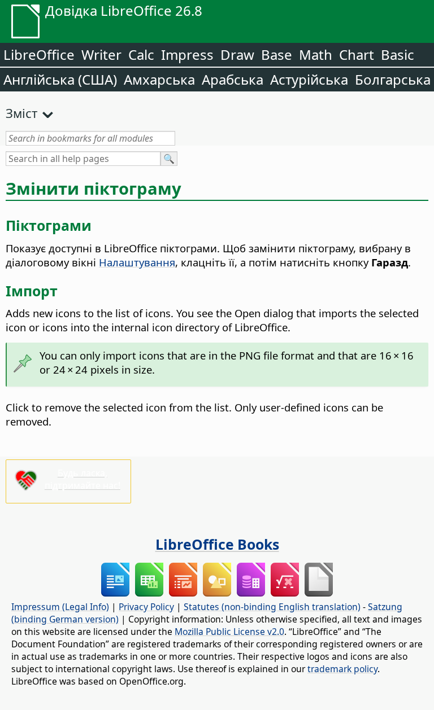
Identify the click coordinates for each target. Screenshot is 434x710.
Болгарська (393, 79)
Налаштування (137, 262)
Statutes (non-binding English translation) (272, 607)
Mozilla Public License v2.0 (229, 631)
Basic (397, 54)
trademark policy (342, 669)
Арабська (232, 79)
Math (315, 54)
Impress (187, 54)
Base (276, 54)
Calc (141, 54)
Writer (101, 54)
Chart (356, 54)
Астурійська (309, 79)
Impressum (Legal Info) (60, 607)
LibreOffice (39, 54)
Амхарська (159, 79)
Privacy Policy (146, 607)
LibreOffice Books (217, 544)
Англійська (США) (60, 79)
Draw (237, 54)
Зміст (21, 112)
